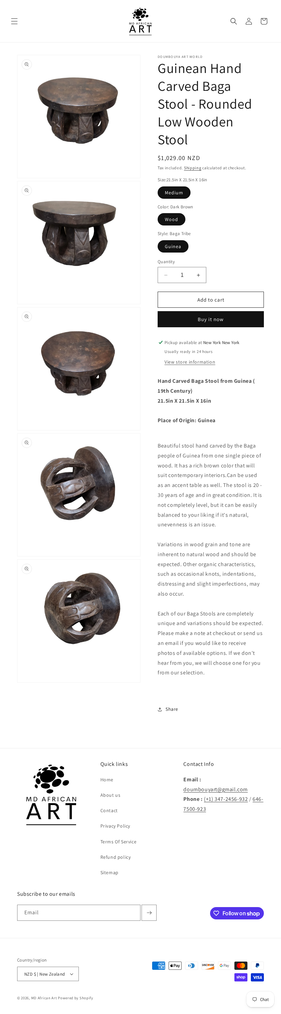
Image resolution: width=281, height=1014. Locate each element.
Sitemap (109, 872)
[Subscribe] (149, 913)
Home (106, 780)
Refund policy (115, 857)
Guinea (173, 246)
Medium (174, 193)
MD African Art (44, 997)
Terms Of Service (118, 842)
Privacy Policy (115, 826)
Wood (171, 219)
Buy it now (211, 319)
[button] (14, 21)
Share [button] (172, 709)
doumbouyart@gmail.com (215, 789)
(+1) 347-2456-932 (226, 799)
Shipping (192, 167)
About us (110, 795)
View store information (189, 362)
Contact (109, 810)
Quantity (166, 262)
